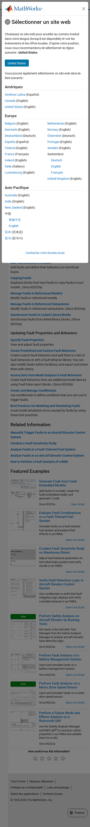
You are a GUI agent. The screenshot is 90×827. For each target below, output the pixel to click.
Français (57, 172)
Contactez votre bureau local (45, 253)
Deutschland (13, 135)
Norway (52, 129)
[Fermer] (84, 9)
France (9, 154)
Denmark (11, 129)
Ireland (9, 160)
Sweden (52, 148)
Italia (8, 166)
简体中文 (15, 220)
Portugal (53, 142)
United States (14, 107)
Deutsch (56, 160)
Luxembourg (13, 172)
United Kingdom (58, 178)
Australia (11, 195)
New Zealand (13, 207)
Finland (10, 148)
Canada (10, 100)
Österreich (54, 135)
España (10, 142)
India (8, 201)
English (56, 166)
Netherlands (55, 123)
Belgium (10, 123)
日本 (8, 232)
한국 (8, 238)
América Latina (15, 94)
